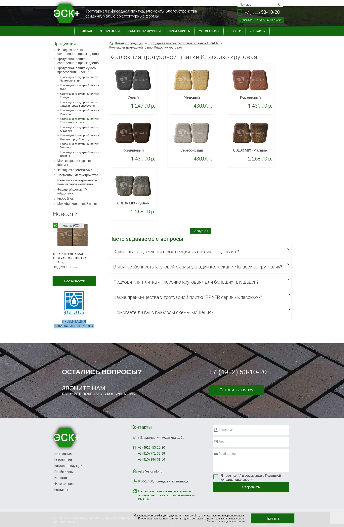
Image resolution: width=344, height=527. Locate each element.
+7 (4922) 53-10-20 (238, 372)
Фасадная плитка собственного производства (78, 51)
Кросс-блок (65, 198)
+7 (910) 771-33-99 (151, 453)
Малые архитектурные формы (74, 162)
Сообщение (227, 454)
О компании (110, 31)
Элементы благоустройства (77, 175)
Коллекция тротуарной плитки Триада (79, 95)
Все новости (74, 281)
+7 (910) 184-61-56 (151, 459)
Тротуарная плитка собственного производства (78, 61)
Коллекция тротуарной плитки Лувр (79, 87)
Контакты (257, 31)
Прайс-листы (180, 31)
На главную (63, 454)
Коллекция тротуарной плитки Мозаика (79, 145)
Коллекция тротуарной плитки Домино (79, 154)
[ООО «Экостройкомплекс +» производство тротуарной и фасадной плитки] (66, 437)
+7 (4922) (151, 447)
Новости (234, 31)
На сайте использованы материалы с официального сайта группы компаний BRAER (166, 495)
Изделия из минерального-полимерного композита (77, 182)
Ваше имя (226, 430)
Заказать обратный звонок (260, 20)
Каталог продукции (144, 31)
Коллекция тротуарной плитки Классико (79, 128)
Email (222, 442)
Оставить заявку (236, 389)
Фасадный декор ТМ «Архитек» (72, 191)
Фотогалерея (209, 31)
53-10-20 (262, 12)
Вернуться (200, 231)
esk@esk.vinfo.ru (150, 471)
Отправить (251, 487)
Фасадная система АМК (74, 170)
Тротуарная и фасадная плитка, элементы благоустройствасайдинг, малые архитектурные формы (141, 13)
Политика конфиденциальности (226, 521)
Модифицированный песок (77, 203)
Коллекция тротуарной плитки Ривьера (79, 112)
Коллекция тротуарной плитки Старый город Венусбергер (79, 103)
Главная (85, 31)
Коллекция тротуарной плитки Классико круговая (79, 120)
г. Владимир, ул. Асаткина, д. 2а (161, 437)
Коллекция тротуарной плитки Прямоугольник (79, 78)
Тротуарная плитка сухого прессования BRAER (76, 70)
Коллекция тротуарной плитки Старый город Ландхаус (79, 137)
